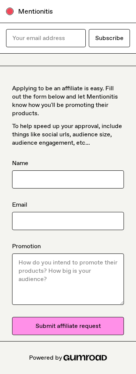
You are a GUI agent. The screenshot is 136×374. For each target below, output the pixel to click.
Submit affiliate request (68, 325)
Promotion (26, 246)
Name (20, 163)
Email (19, 204)
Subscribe (109, 38)
